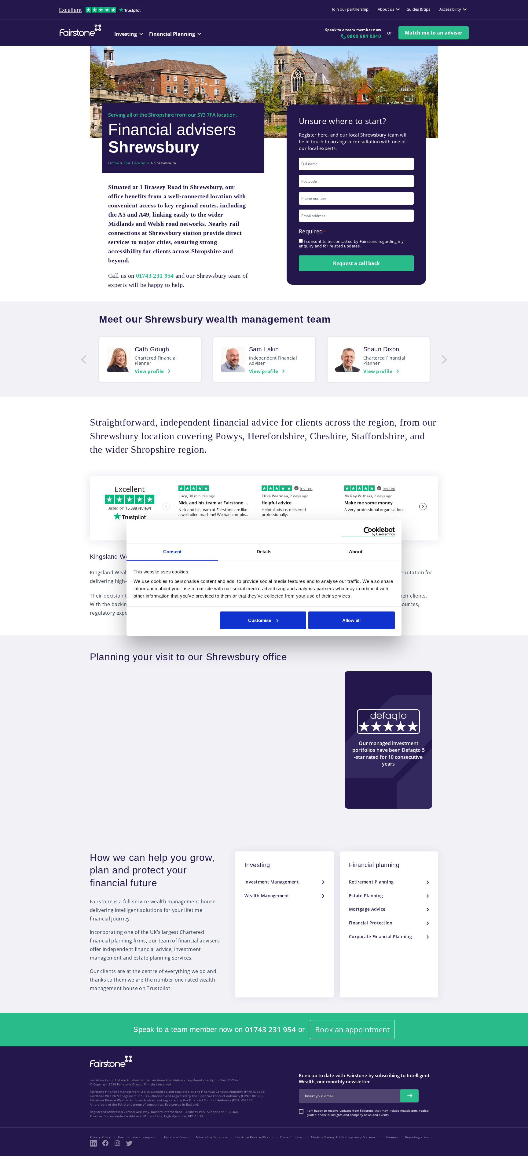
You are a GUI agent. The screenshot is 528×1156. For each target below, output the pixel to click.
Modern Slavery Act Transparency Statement (345, 1137)
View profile (149, 371)
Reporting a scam (418, 1137)
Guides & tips (418, 9)
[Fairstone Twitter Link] (129, 1143)
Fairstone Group (176, 1137)
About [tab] (355, 551)
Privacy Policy (100, 1137)
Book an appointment (352, 1029)
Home (113, 163)
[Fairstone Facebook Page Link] (105, 1143)
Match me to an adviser (433, 32)
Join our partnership (350, 9)
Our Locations (137, 163)
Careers (392, 1137)
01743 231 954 (270, 1029)
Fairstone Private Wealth (254, 1137)
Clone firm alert (292, 1137)
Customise (259, 620)
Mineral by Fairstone (211, 1137)
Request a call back (356, 263)
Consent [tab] (172, 551)
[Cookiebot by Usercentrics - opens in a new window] (368, 531)
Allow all (351, 620)
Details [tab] (264, 551)
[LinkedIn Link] (93, 1143)
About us (386, 9)
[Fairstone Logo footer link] (110, 1061)
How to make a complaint (137, 1137)
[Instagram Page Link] (117, 1143)
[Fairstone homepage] (79, 35)
